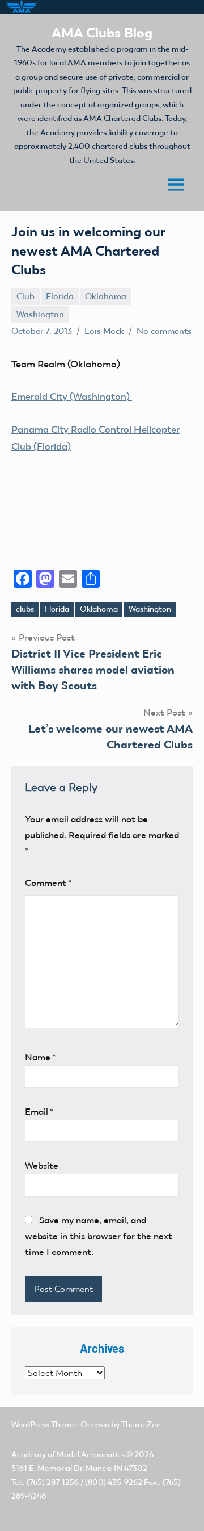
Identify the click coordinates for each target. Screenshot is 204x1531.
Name (40, 1057)
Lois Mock (104, 331)
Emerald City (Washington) (71, 396)
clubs (25, 609)
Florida (60, 296)
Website (41, 1165)
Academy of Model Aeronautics (68, 1454)
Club (25, 296)
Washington (40, 314)
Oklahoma (105, 296)
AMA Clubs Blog (102, 32)
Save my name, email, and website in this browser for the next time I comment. (98, 1236)
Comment (48, 882)
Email (39, 1111)
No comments (164, 331)
